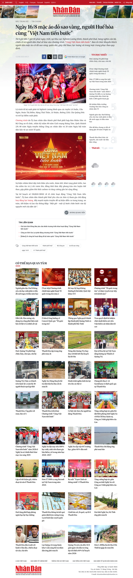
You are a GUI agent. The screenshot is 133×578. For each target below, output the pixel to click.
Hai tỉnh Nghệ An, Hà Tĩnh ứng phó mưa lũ (104, 513)
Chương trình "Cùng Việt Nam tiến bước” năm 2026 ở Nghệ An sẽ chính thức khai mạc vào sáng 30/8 (27, 450)
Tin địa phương (108, 2)
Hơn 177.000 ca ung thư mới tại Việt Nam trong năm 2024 (100, 80)
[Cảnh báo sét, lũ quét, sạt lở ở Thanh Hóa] (79, 501)
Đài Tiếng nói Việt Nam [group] (81, 561)
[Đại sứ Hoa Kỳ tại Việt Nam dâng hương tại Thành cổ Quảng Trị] (106, 340)
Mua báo (92, 2)
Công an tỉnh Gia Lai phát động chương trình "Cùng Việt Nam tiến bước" (47, 233)
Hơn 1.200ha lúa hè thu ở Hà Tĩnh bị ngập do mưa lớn (105, 546)
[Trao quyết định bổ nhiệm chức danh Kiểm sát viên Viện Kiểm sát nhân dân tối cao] (106, 307)
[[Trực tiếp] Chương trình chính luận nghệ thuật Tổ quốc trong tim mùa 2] (53, 277)
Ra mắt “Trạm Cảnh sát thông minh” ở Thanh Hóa (78, 480)
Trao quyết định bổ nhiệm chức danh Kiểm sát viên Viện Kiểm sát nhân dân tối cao (105, 322)
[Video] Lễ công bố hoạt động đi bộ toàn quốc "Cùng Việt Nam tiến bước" (47, 236)
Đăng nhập (129, 2)
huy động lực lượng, (25, 200)
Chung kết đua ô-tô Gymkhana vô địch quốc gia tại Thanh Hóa (105, 384)
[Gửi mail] (55, 56)
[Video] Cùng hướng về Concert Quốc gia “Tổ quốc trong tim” (52, 321)
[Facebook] (44, 56)
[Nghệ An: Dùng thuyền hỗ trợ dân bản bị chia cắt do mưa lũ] (53, 370)
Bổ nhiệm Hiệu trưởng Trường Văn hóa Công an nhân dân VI (98, 106)
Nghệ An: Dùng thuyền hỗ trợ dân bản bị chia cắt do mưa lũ (52, 384)
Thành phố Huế (40, 250)
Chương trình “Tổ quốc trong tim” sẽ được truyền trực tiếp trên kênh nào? (105, 291)
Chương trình (22, 120)
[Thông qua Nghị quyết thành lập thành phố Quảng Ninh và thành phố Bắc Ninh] (79, 307)
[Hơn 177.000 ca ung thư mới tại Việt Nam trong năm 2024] (53, 468)
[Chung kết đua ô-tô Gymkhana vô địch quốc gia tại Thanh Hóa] (106, 370)
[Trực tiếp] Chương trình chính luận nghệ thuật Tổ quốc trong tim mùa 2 (99, 71)
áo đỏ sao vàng (74, 245)
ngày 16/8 (25, 250)
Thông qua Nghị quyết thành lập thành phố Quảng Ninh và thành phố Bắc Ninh (79, 321)
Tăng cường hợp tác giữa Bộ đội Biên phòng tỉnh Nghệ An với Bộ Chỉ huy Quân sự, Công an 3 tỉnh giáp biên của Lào (105, 416)
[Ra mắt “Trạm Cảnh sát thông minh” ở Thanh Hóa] (79, 468)
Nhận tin (118, 2)
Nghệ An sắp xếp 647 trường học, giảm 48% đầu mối (79, 448)
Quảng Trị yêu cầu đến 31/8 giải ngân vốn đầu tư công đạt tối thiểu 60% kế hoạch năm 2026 (79, 549)
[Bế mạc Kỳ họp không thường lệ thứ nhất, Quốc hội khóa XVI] (79, 277)
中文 (26, 2)
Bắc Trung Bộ (22, 21)
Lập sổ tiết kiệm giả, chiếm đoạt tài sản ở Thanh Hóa (26, 480)
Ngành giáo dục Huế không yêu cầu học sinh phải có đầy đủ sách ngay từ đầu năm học (100, 118)
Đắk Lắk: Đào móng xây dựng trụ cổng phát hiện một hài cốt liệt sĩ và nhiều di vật (27, 321)
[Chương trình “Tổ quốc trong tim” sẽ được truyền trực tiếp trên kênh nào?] (106, 277)
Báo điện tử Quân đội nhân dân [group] (105, 561)
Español (47, 2)
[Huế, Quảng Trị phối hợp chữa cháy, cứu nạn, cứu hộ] (27, 340)
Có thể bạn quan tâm (31, 263)
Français (33, 2)
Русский (40, 2)
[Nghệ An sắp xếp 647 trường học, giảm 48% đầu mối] (79, 435)
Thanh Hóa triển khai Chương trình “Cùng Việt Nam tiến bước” (52, 414)
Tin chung (36, 21)
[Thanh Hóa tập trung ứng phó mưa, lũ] (53, 340)
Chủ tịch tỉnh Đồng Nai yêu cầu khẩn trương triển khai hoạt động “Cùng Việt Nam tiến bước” (50, 227)
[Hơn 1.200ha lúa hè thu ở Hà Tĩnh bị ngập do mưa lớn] (106, 534)
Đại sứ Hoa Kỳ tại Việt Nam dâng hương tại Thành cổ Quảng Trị (105, 354)
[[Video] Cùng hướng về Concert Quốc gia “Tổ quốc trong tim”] (53, 307)
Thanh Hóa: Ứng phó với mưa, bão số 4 (25, 412)
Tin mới (99, 2)
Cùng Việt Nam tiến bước (78, 42)
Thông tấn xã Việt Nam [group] (60, 561)
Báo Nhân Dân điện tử (66, 12)
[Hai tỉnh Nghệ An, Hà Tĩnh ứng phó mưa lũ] (106, 501)
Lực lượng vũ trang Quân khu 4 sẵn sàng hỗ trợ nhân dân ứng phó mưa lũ (52, 548)
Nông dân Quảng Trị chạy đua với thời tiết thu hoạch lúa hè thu (78, 354)
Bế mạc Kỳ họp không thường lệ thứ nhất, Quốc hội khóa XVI (79, 291)
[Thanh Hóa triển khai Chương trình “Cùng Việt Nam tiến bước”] (53, 400)
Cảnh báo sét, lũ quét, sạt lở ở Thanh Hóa (79, 513)
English (21, 2)
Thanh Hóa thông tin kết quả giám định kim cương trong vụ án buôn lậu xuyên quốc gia (53, 516)
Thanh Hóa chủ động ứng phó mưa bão (104, 448)
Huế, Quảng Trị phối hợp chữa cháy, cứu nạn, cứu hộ (100, 60)
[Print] (60, 56)
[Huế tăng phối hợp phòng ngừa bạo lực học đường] (27, 501)
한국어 (53, 2)
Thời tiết (96, 148)
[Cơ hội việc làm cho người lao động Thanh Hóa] (79, 400)
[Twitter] (49, 56)
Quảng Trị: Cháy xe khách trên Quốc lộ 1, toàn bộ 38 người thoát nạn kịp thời (26, 384)
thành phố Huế (47, 245)
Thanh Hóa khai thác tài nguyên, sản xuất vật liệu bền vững (99, 139)
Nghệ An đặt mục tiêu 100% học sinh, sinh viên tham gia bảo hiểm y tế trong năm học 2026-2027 (53, 450)
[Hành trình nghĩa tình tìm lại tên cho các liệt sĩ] (79, 370)
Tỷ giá (104, 148)
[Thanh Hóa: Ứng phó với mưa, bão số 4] (27, 400)
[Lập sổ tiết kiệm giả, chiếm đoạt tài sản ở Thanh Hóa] (27, 468)
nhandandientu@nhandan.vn (107, 574)
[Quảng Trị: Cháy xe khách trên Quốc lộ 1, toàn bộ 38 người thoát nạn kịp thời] (27, 370)
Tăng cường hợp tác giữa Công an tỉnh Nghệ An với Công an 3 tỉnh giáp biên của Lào (105, 483)
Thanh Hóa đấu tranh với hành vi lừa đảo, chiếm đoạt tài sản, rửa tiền (26, 548)
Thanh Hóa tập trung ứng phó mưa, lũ (52, 352)
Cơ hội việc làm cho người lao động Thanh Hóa (79, 412)
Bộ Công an (61, 245)
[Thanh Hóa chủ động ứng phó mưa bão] (106, 435)
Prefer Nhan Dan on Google (76, 57)
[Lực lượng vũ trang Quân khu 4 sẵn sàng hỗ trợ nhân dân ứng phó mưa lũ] (53, 534)
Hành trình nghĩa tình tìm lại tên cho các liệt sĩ (79, 382)
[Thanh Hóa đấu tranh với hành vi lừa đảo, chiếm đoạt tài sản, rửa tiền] (27, 534)
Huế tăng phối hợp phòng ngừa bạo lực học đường (26, 513)
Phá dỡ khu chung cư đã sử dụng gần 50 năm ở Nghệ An (100, 128)
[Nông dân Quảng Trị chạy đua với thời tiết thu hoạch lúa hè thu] (79, 340)
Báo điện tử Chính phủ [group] (39, 561)
